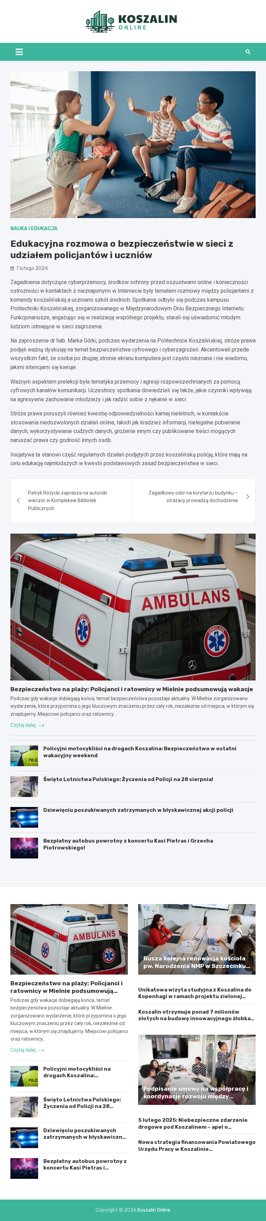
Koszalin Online (154, 1210)
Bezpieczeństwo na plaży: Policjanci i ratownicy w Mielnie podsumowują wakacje (131, 689)
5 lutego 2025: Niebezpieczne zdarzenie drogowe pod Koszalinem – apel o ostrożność (193, 1127)
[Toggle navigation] (19, 52)
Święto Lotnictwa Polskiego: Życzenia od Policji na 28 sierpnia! (128, 779)
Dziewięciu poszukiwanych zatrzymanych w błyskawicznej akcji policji (138, 810)
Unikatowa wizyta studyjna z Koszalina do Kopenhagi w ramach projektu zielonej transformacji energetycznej (194, 996)
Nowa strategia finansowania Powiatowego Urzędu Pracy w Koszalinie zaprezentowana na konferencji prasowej (197, 1149)
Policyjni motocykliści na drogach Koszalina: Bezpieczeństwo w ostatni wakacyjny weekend (79, 1079)
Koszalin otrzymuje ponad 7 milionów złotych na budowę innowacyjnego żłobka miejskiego (194, 1019)
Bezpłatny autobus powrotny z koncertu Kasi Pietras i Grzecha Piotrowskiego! (85, 1168)
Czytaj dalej (23, 725)
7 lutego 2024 (32, 268)
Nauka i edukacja (33, 229)
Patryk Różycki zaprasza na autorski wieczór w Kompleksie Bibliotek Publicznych (67, 500)
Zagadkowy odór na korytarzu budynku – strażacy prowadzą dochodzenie (193, 496)
